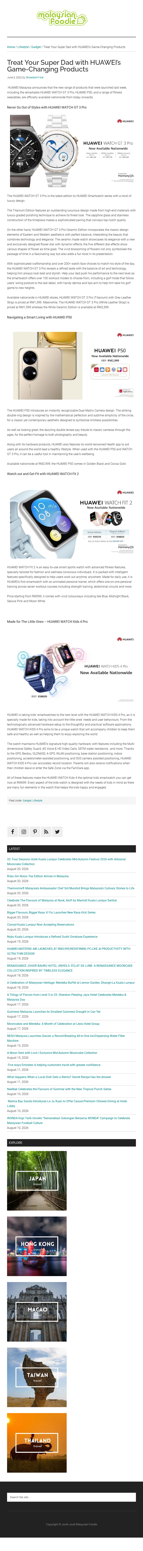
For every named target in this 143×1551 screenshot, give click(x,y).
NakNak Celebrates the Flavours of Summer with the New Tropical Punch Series (59, 1089)
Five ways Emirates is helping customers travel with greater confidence (53, 1065)
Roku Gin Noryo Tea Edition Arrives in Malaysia (38, 876)
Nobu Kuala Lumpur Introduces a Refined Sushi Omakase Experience (52, 936)
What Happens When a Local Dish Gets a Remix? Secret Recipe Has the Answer (59, 1077)
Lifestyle (23, 47)
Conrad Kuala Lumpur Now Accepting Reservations (40, 924)
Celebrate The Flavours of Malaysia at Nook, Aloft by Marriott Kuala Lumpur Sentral (62, 900)
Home (11, 47)
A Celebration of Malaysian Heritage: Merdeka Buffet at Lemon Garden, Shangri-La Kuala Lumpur (71, 982)
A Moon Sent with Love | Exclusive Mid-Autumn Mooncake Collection (52, 1053)
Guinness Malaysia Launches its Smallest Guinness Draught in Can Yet (53, 1011)
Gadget (36, 47)
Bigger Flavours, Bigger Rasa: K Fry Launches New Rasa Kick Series (51, 912)
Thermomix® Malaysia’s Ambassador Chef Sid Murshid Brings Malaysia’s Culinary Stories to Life (70, 888)
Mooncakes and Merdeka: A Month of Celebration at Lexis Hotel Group (53, 1024)
